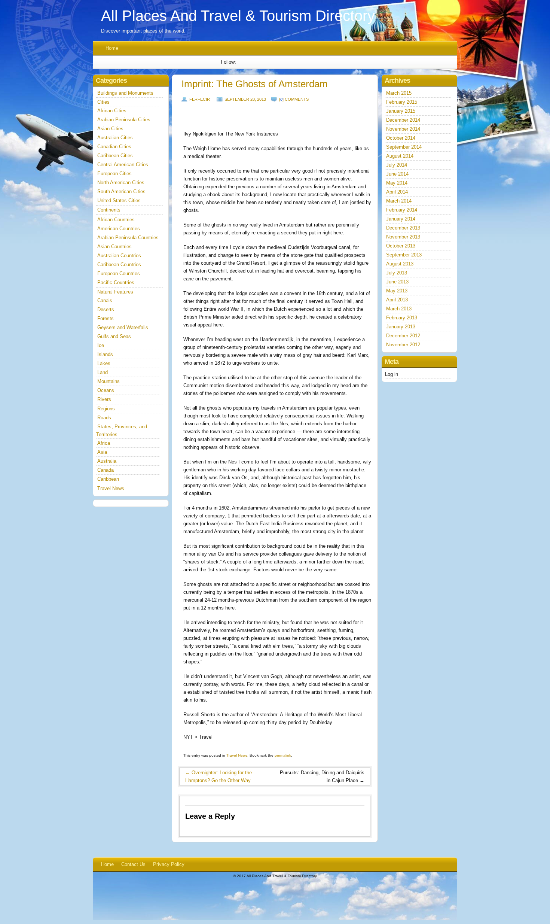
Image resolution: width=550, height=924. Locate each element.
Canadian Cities (114, 146)
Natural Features (115, 292)
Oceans (105, 390)
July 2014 (396, 165)
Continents (108, 210)
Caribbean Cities (115, 155)
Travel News (236, 755)
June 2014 (397, 174)
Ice (100, 345)
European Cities (114, 173)
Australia (106, 461)
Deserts (105, 309)
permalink (283, 755)
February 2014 (401, 210)
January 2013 (400, 326)
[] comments (294, 99)
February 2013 (401, 317)
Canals (104, 300)
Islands (105, 354)
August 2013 (399, 264)
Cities (103, 102)
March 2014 (399, 201)
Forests (105, 318)
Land (102, 372)
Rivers (104, 399)
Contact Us (133, 864)
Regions (106, 408)
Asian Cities (110, 128)
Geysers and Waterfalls (122, 327)
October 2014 (400, 138)
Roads (104, 417)
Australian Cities (115, 137)
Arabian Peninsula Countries (128, 237)
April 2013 (397, 300)
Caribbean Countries (119, 264)
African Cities (111, 110)
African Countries (116, 219)
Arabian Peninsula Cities (123, 119)
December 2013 (403, 228)
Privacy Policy (168, 864)
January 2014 (400, 219)
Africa (103, 443)
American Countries (118, 228)
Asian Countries (114, 246)
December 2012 (403, 335)
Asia (102, 452)
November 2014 (403, 129)
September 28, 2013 (245, 99)
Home (112, 48)
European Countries (118, 273)
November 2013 (403, 237)
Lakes (103, 363)
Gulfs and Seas (114, 336)
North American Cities (120, 182)
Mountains (108, 381)
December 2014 (403, 120)
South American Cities (121, 191)
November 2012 (403, 344)
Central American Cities (122, 164)
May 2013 (396, 291)
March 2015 (399, 93)
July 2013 (396, 273)
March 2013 (399, 308)
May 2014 (396, 183)
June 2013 (397, 282)
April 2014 (397, 192)
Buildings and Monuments (125, 93)
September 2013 (404, 255)
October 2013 (400, 246)
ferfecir (199, 99)
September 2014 (404, 147)
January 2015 (400, 111)
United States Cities (119, 200)
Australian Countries (119, 255)
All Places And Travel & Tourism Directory (238, 15)
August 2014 (399, 156)
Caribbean (108, 479)
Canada (105, 470)
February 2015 (401, 102)
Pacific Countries (115, 282)
